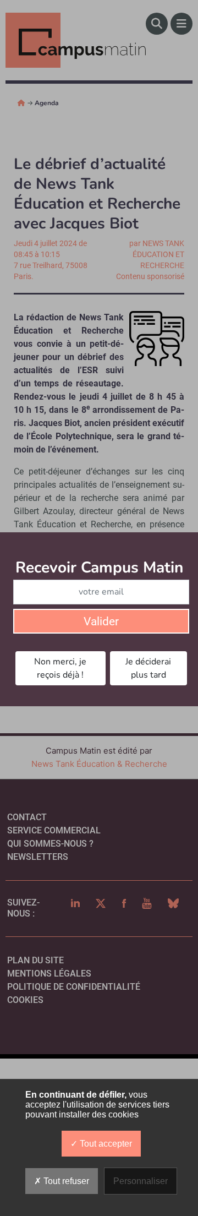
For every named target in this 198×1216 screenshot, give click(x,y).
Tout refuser (65, 1181)
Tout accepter (105, 1143)
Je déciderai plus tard (148, 668)
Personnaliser (140, 1181)
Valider (101, 621)
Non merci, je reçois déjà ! (60, 668)
